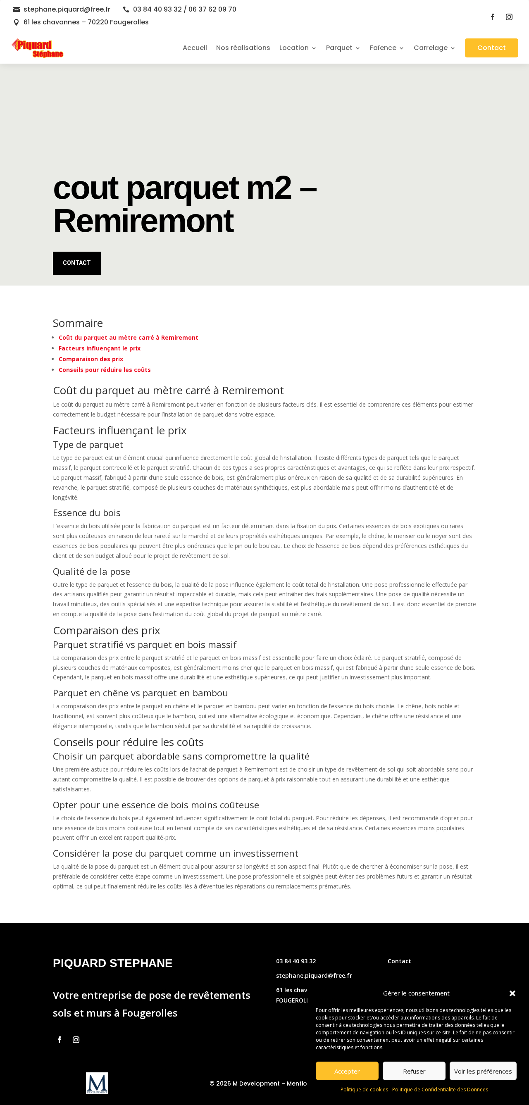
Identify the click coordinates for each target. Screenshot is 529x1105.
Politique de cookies (364, 1089)
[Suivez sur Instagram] (509, 17)
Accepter (347, 1071)
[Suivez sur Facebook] (492, 17)
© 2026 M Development (245, 1083)
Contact (491, 47)
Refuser (414, 1071)
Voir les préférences (483, 1071)
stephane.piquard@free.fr (67, 9)
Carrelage (431, 47)
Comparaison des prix (91, 359)
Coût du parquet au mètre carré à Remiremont (128, 337)
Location (294, 47)
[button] (512, 993)
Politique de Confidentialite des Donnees (440, 1089)
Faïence (383, 47)
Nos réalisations (243, 47)
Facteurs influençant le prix (100, 348)
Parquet (339, 47)
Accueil (195, 47)
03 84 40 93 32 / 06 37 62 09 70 (184, 9)
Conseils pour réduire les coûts (105, 370)
